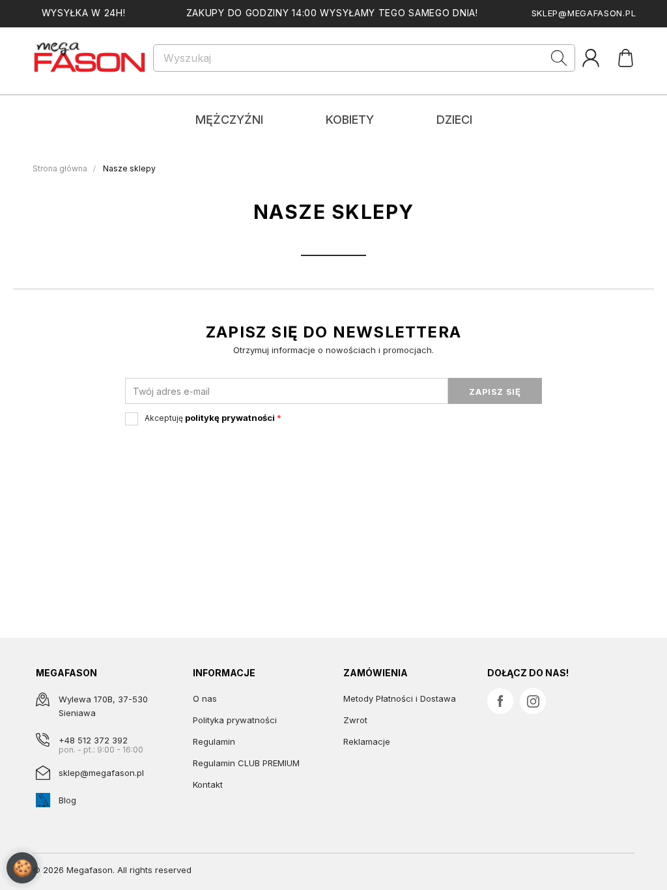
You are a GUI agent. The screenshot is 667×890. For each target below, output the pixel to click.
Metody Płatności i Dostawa (399, 698)
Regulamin (214, 741)
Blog (67, 800)
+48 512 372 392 (93, 740)
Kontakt (208, 784)
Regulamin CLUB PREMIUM (246, 763)
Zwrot (355, 720)
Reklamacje (366, 741)
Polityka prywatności (235, 720)
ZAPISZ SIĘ (495, 391)
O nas (205, 698)
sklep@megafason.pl (584, 13)
